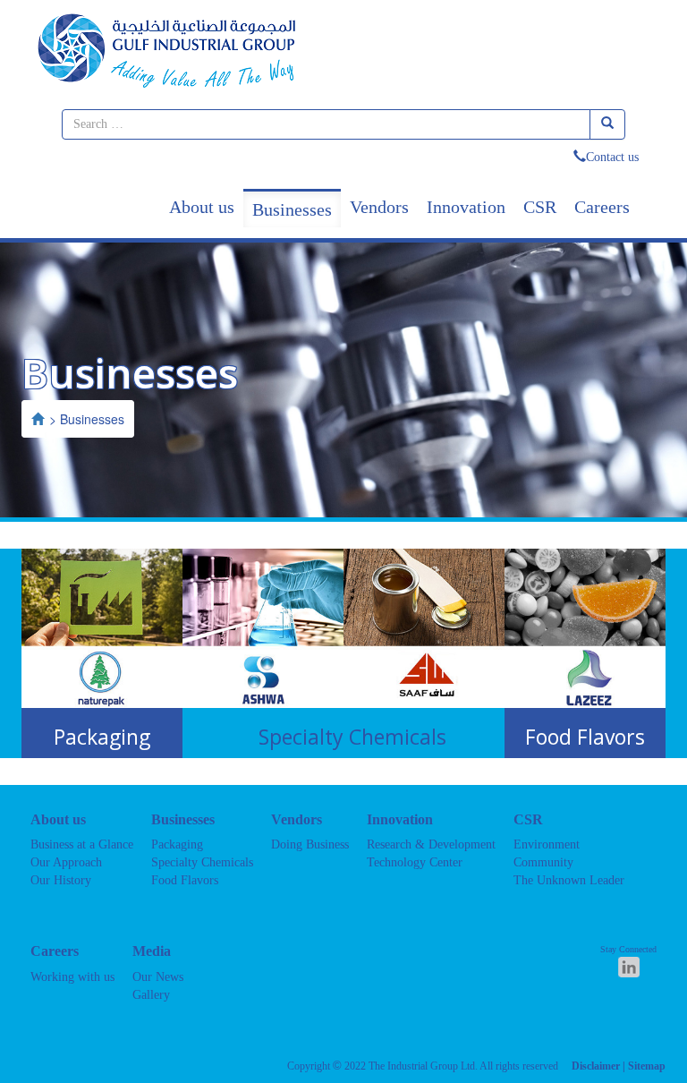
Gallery (151, 995)
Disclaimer (596, 1066)
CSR (539, 207)
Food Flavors (184, 880)
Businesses (292, 209)
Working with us (72, 977)
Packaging (177, 844)
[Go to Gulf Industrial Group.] (37, 419)
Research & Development (431, 844)
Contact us (612, 157)
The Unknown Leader (568, 880)
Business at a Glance (81, 844)
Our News (157, 977)
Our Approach (66, 862)
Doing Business (310, 844)
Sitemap (647, 1066)
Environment (546, 844)
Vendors (379, 207)
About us (201, 207)
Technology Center (414, 862)
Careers (602, 207)
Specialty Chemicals (202, 862)
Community (543, 862)
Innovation (466, 207)
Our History (60, 880)
